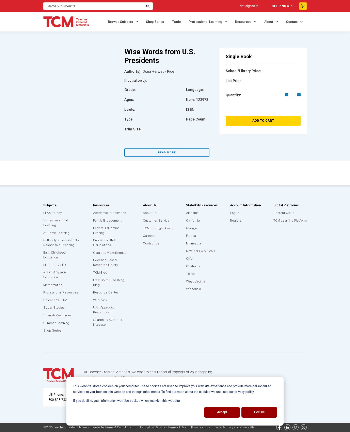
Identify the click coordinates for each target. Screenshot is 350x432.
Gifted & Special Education (55, 275)
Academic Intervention (109, 213)
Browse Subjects (121, 22)
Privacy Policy (200, 427)
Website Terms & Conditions (112, 427)
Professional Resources (60, 292)
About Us (150, 205)
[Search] (148, 6)
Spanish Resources (57, 315)
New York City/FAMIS (201, 251)
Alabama (192, 213)
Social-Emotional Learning (55, 223)
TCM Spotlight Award (158, 228)
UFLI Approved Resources (104, 310)
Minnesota (193, 243)
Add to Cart (263, 121)
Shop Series (155, 22)
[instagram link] (295, 427)
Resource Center (105, 292)
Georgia (192, 228)
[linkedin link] (287, 427)
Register (236, 220)
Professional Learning (206, 22)
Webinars (100, 300)
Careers (149, 236)
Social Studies (54, 307)
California (193, 220)
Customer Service (156, 220)
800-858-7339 (58, 400)
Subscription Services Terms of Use (161, 427)
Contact (292, 22)
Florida (191, 236)
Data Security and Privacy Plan (235, 427)
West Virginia (195, 281)
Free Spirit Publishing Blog (108, 282)
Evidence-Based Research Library (105, 262)
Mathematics (52, 285)
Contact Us (151, 243)
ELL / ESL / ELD (54, 265)
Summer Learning (56, 323)
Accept (222, 412)
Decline (259, 412)
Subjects (49, 205)
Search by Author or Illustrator (108, 322)
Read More (167, 152)
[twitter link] (304, 427)
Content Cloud (284, 213)
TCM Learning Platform (290, 220)
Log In (234, 213)
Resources (243, 22)
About (269, 22)
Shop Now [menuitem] (280, 6)
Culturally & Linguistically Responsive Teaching (61, 242)
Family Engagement (107, 220)
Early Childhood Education (54, 255)
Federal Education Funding (106, 230)
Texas (190, 274)
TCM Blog (100, 272)
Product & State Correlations (105, 242)
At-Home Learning (56, 233)
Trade (176, 22)
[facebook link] (279, 427)
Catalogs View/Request (110, 253)
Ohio (189, 258)
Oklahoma (193, 266)
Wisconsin (193, 289)
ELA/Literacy (52, 213)
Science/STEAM (55, 300)
